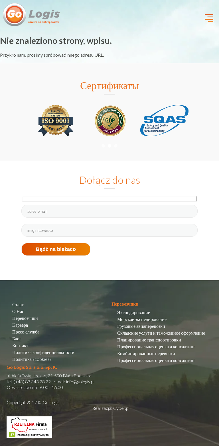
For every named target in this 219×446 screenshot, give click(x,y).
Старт (18, 304)
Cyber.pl (121, 408)
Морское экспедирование (142, 319)
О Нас (18, 311)
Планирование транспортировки (149, 339)
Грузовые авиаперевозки (141, 326)
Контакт (20, 345)
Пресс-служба (25, 331)
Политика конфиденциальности (43, 352)
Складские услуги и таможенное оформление (161, 332)
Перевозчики (25, 318)
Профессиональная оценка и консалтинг (156, 346)
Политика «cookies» (32, 359)
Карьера (20, 325)
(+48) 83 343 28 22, (33, 381)
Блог (16, 338)
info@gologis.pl (80, 381)
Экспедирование (133, 312)
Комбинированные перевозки (146, 353)
